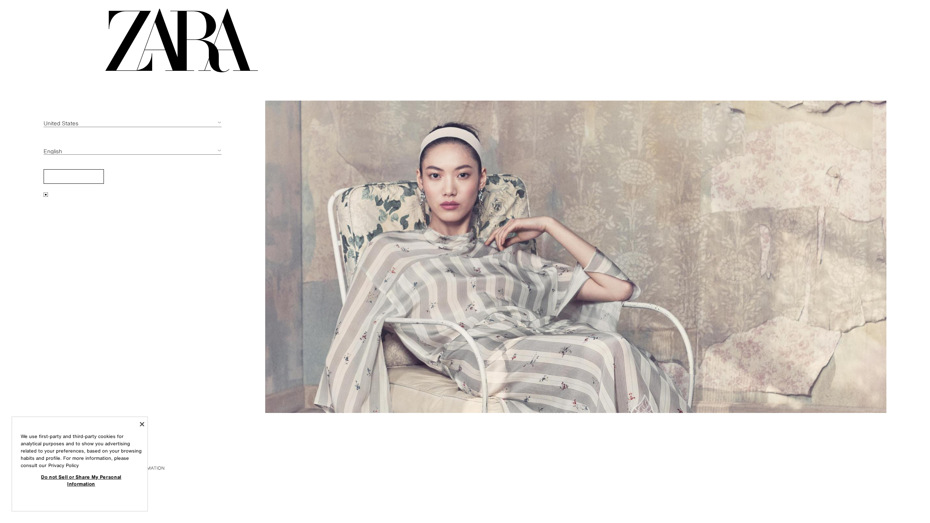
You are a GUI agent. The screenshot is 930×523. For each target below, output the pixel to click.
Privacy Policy (63, 465)
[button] (74, 176)
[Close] (142, 424)
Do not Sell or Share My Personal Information (81, 480)
